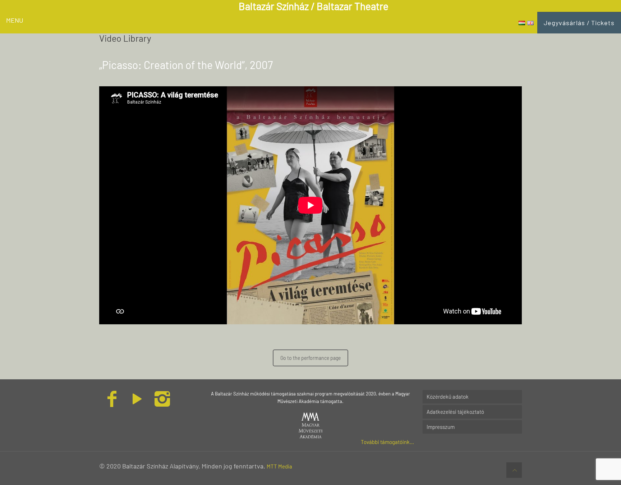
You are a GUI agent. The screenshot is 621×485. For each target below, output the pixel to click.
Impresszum (441, 427)
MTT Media (279, 466)
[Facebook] (111, 403)
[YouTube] (137, 403)
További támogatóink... (387, 442)
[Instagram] (162, 403)
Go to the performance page (310, 358)
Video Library (125, 38)
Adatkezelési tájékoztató (455, 411)
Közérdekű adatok (448, 396)
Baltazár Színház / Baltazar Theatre (313, 6)
